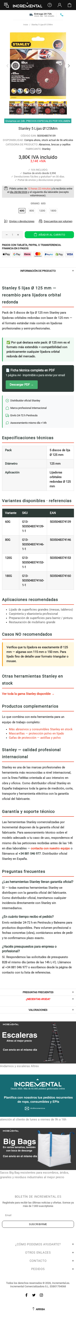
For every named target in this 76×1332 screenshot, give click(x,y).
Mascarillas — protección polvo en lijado (36, 733)
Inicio (25, 24)
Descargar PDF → (22, 384)
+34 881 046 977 (30, 853)
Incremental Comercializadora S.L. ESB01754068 (38, 1286)
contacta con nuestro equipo (50, 848)
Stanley (46, 148)
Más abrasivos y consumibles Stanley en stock (41, 729)
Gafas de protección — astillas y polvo (35, 737)
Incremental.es (27, 5)
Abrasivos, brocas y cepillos (55, 144)
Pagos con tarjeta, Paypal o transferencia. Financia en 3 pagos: (31, 246)
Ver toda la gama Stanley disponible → (28, 694)
